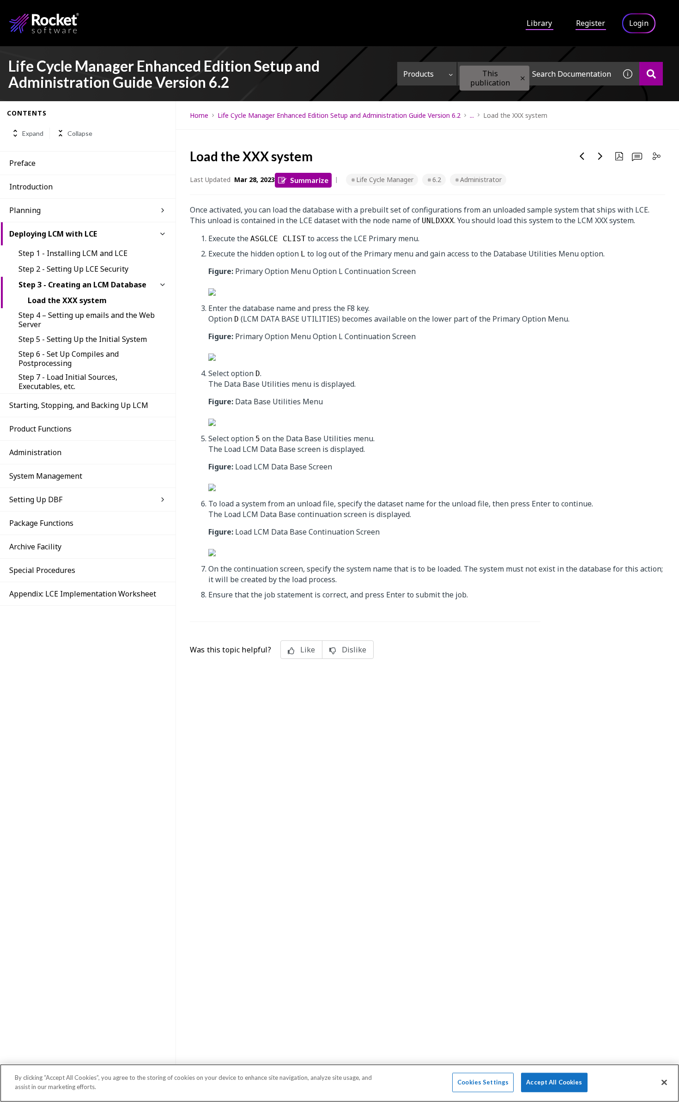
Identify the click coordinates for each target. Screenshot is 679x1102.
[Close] (664, 1082)
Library (539, 23)
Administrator (481, 179)
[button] (522, 78)
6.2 (436, 179)
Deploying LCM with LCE (53, 234)
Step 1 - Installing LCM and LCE (72, 253)
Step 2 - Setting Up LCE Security (73, 269)
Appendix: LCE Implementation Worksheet (82, 594)
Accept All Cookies (554, 1082)
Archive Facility (35, 547)
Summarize (309, 180)
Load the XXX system (67, 300)
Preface (22, 163)
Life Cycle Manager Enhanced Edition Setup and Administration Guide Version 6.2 (339, 115)
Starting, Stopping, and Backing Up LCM (78, 405)
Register (590, 23)
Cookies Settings (483, 1082)
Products (418, 74)
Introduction (31, 187)
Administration (35, 452)
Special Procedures (42, 570)
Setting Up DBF (35, 499)
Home (199, 115)
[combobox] (536, 73)
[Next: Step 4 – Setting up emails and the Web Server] (600, 156)
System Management (45, 476)
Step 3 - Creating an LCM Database (82, 285)
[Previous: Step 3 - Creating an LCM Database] (582, 156)
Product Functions (40, 429)
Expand (32, 133)
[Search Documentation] (651, 73)
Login (639, 23)
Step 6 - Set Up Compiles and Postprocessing (68, 358)
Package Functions (41, 523)
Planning (25, 210)
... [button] (472, 115)
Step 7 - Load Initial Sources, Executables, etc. (67, 381)
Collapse (79, 133)
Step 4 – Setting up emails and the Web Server (86, 320)
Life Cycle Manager (384, 179)
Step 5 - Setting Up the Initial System (82, 339)
